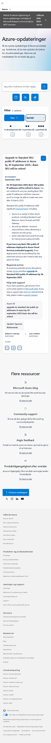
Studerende (7, 649)
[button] (16, 97)
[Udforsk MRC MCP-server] (35, 97)
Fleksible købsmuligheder (12, 568)
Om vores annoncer (38, 731)
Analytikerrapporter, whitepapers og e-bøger (18, 658)
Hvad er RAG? (7, 703)
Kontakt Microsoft (9, 727)
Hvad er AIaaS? (8, 691)
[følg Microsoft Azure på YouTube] (22, 498)
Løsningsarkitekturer (10, 596)
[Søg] (44, 86)
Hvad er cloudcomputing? (12, 674)
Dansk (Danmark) (13, 710)
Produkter (6, 555)
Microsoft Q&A (31, 288)
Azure (5, 9)
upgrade (31, 271)
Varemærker (25, 731)
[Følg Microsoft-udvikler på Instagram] (12, 498)
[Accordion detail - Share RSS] (13, 348)
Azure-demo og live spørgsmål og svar (16, 605)
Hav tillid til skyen (9, 535)
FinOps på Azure (8, 572)
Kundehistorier (8, 543)
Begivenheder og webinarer (12, 654)
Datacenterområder (10, 531)
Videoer (5, 662)
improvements (22, 208)
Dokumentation (8, 637)
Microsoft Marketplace (10, 621)
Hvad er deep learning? (11, 686)
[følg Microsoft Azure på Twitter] (6, 498)
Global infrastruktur (10, 527)
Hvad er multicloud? (10, 678)
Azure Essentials (8, 539)
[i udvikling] (13, 134)
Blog (4, 641)
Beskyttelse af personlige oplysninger (30, 727)
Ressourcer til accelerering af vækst (15, 592)
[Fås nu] (41, 134)
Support (6, 601)
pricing (15, 271)
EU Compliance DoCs (10, 735)
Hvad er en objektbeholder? (12, 699)
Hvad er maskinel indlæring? (13, 682)
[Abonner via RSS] (25, 97)
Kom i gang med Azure (11, 523)
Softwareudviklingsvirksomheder (14, 617)
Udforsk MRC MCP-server (40, 20)
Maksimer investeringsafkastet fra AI (15, 576)
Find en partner (8, 625)
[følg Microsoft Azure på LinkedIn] (17, 498)
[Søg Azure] (2, 3)
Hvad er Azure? (8, 518)
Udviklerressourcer (9, 645)
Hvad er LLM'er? (8, 695)
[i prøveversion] (28, 134)
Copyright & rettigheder (11, 731)
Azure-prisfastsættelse (10, 560)
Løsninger (6, 588)
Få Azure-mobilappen (18, 492)
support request (30, 295)
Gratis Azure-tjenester (10, 564)
